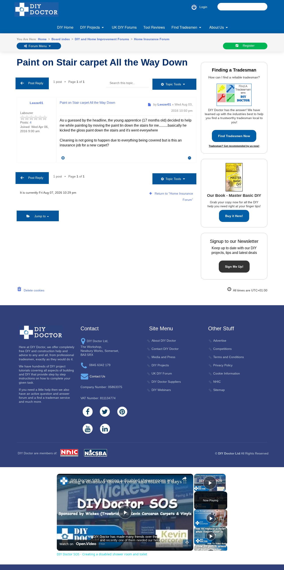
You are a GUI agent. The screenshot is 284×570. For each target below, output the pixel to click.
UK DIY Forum (162, 373)
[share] (184, 478)
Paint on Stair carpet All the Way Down (102, 62)
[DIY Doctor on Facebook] (88, 412)
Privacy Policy (223, 365)
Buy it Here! (234, 216)
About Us (216, 27)
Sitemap (219, 390)
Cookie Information (226, 373)
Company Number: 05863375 (101, 387)
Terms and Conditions (228, 357)
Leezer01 (36, 103)
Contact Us (97, 376)
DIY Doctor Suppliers (166, 381)
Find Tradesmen (184, 27)
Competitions (222, 349)
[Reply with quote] (62, 157)
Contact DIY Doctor (165, 349)
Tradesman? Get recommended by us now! (234, 146)
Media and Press (163, 357)
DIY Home (65, 27)
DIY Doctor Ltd (229, 453)
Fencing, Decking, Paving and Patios (106, 54)
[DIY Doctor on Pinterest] (122, 412)
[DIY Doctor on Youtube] (88, 429)
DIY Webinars (161, 390)
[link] (63, 480)
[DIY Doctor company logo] (41, 332)
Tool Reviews (154, 27)
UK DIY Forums (124, 27)
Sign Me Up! (234, 266)
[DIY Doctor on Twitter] (105, 412)
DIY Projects (90, 27)
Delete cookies (33, 290)
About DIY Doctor (164, 340)
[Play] (210, 518)
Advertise (219, 340)
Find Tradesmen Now (234, 136)
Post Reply (34, 83)
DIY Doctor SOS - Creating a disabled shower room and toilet (124, 480)
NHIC (217, 381)
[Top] (189, 157)
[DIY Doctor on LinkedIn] (105, 429)
